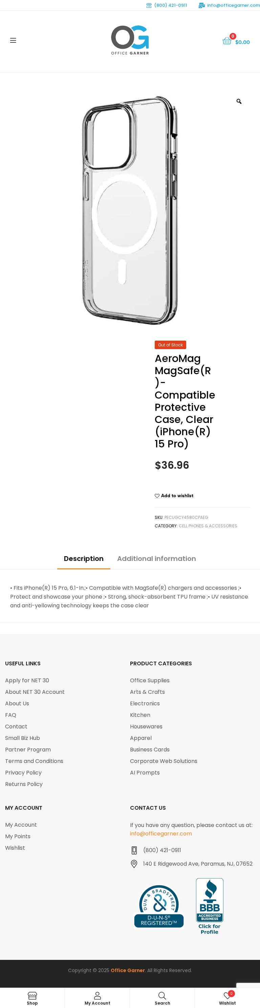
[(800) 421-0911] (134, 850)
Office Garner (128, 970)
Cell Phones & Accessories (208, 526)
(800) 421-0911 (170, 5)
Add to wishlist (177, 495)
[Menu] (27, 40)
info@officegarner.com (233, 5)
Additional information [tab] (156, 558)
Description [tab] (84, 558)
